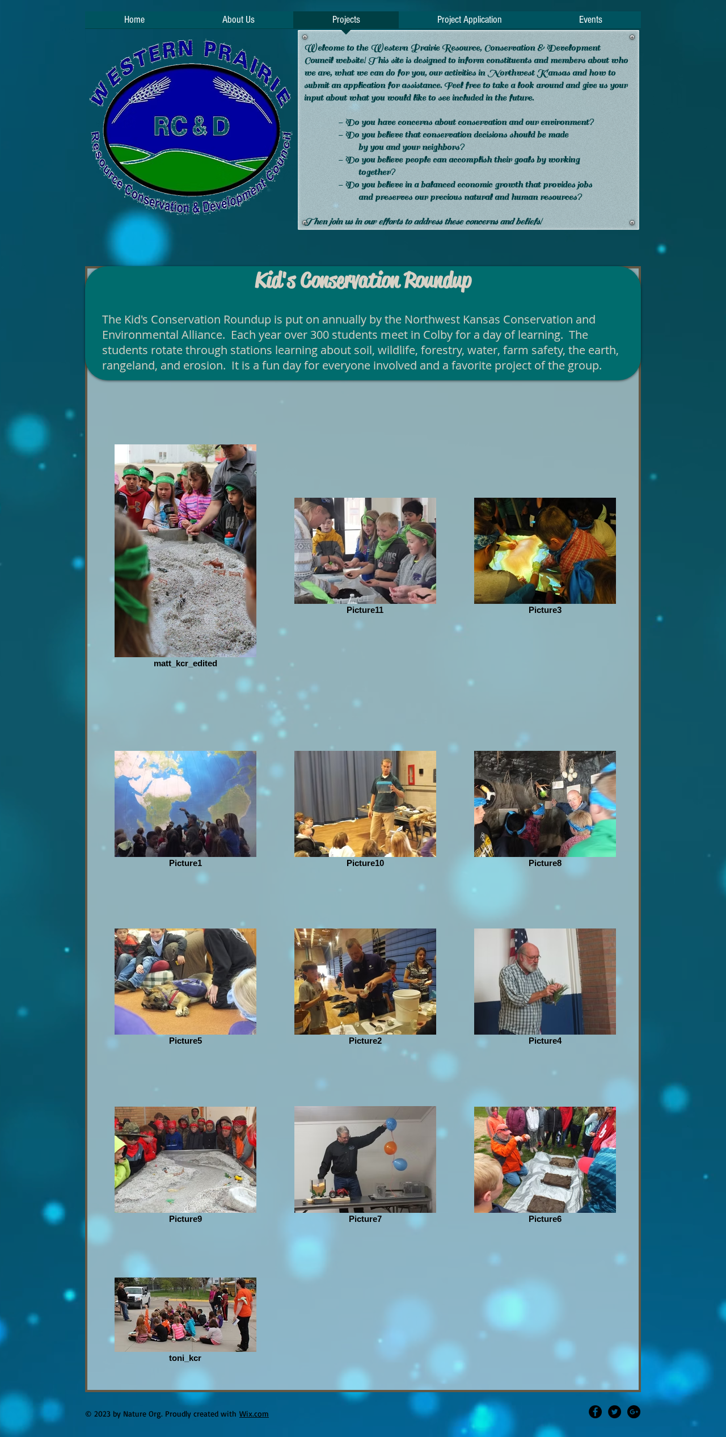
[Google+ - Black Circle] (633, 1411)
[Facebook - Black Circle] (595, 1411)
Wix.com (254, 1413)
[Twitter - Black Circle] (614, 1411)
